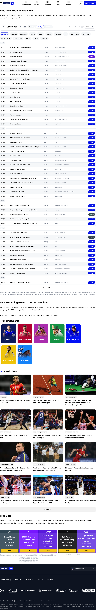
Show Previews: (73, 27)
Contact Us (10, 600)
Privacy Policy (19, 600)
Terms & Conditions (31, 600)
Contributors (51, 600)
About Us (2, 600)
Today (40, 27)
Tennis (40, 580)
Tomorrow (48, 27)
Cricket (50, 580)
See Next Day (47, 288)
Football (18, 580)
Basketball (29, 580)
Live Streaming (5, 580)
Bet (92, 47)
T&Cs (42, 554)
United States (79, 569)
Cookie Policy (42, 600)
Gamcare (87, 606)
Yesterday (32, 27)
